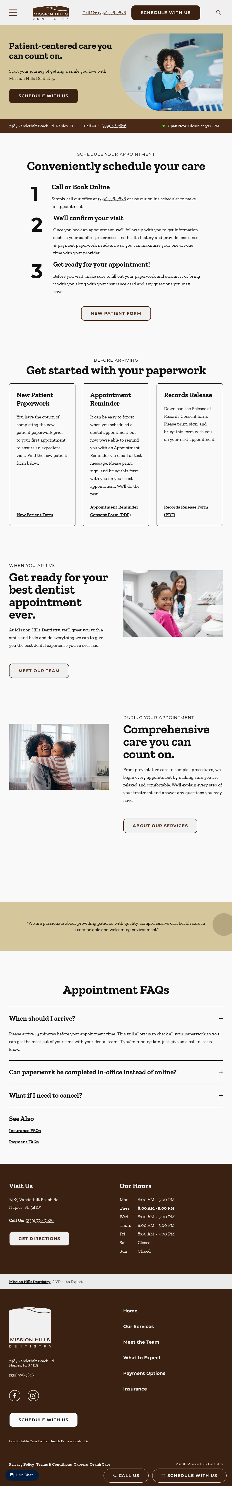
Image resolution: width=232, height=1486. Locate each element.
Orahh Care (100, 1464)
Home (130, 1311)
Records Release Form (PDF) (186, 510)
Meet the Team (141, 1342)
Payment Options (144, 1373)
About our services (160, 825)
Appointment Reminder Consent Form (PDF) (114, 510)
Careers (81, 1464)
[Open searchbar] (218, 13)
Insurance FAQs (25, 1130)
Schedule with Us (166, 12)
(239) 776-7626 (114, 125)
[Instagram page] (33, 1395)
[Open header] (14, 13)
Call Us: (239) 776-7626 (104, 12)
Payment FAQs (24, 1141)
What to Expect (142, 1357)
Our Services (138, 1326)
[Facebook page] (14, 1395)
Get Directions (39, 1238)
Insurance (135, 1389)
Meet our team (39, 670)
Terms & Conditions (54, 1464)
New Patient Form (116, 313)
